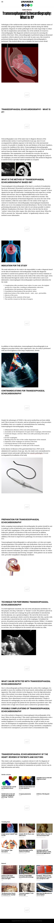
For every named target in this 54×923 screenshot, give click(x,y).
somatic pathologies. (36, 453)
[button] (2, 1)
